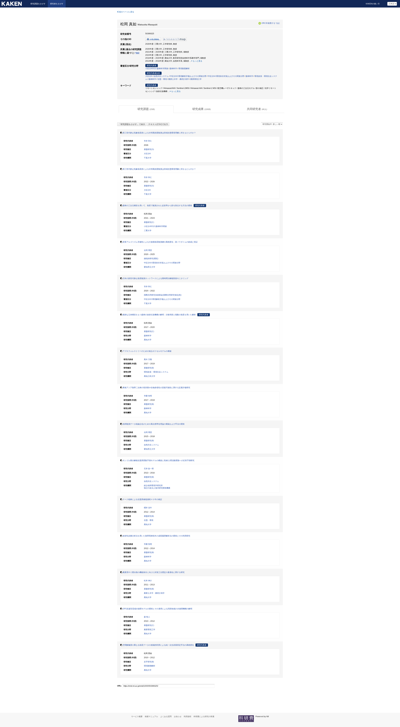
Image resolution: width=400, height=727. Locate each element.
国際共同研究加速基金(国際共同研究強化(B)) (162, 295)
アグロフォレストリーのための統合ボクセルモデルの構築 (147, 351)
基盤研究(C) (149, 222)
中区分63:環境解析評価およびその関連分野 (188, 76)
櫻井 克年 (148, 508)
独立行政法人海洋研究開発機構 (157, 488)
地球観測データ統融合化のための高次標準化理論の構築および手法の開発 (154, 424)
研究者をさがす (56, 4)
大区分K (148, 76)
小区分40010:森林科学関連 (156, 68)
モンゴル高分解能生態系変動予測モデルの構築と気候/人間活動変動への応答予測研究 (158, 460)
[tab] (146, 109)
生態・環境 (162, 79)
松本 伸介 (148, 581)
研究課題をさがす (37, 4)
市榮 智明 (148, 396)
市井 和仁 (148, 141)
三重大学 (147, 230)
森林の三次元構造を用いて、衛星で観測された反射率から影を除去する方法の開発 (157, 205)
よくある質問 (166, 716)
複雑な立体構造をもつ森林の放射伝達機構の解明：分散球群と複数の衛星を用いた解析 (159, 315)
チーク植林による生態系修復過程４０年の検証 (142, 499)
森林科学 (173, 68)
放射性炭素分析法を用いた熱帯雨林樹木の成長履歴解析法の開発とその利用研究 (156, 536)
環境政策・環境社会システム (156, 372)
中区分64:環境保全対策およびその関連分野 (226, 76)
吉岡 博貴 (148, 250)
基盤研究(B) (149, 368)
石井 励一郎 (149, 469)
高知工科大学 (149, 376)
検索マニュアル (151, 716)
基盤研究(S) (149, 149)
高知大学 (147, 340)
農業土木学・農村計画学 (178, 79)
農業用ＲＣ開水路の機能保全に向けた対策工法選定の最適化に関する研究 (154, 572)
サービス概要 (136, 716)
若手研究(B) (149, 662)
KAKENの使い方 (373, 4)
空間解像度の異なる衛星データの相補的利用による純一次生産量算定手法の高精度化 (158, 645)
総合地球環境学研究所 (153, 485)
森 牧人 (147, 617)
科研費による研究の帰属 (204, 716)
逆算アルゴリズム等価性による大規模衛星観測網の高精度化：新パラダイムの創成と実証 (160, 242)
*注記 (278, 23)
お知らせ (177, 716)
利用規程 (187, 716)
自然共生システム (161, 76)
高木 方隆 (148, 359)
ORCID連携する (268, 23)
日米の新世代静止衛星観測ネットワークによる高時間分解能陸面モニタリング (155, 278)
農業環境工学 (196, 79)
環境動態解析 (184, 68)
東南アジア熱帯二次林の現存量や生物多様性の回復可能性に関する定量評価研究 (156, 387)
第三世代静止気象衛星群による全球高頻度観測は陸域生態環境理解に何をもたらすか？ (159, 133)
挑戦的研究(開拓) (151, 258)
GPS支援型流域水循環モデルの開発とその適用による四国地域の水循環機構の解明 (157, 609)
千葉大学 (147, 158)
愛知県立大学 (149, 267)
